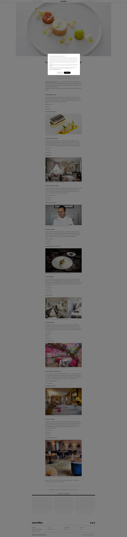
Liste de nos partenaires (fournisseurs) (54, 69)
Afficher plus (60, 72)
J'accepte (67, 72)
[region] (64, 64)
